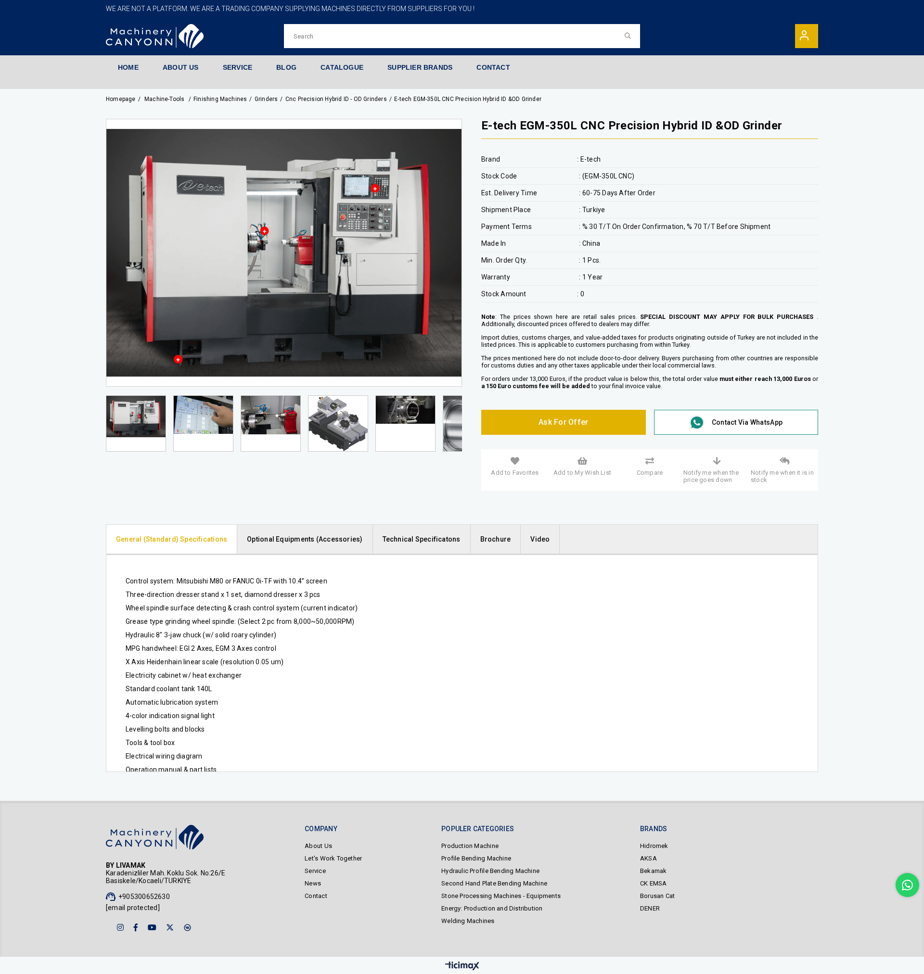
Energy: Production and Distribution (491, 908)
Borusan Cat (657, 895)
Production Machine (470, 845)
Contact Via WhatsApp (747, 422)
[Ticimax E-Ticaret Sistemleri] (462, 966)
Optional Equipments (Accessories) (304, 539)
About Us (318, 845)
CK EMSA (653, 883)
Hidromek (654, 845)
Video (540, 539)
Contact (316, 895)
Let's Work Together (333, 858)
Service (315, 870)
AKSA (648, 858)
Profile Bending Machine (476, 858)
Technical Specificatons (422, 539)
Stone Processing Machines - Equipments (501, 895)
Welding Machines (467, 920)
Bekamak (653, 870)
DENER (650, 908)
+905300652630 (144, 896)
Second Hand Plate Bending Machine (494, 883)
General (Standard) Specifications (171, 539)
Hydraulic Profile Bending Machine (490, 870)
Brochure (495, 539)
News (313, 883)
